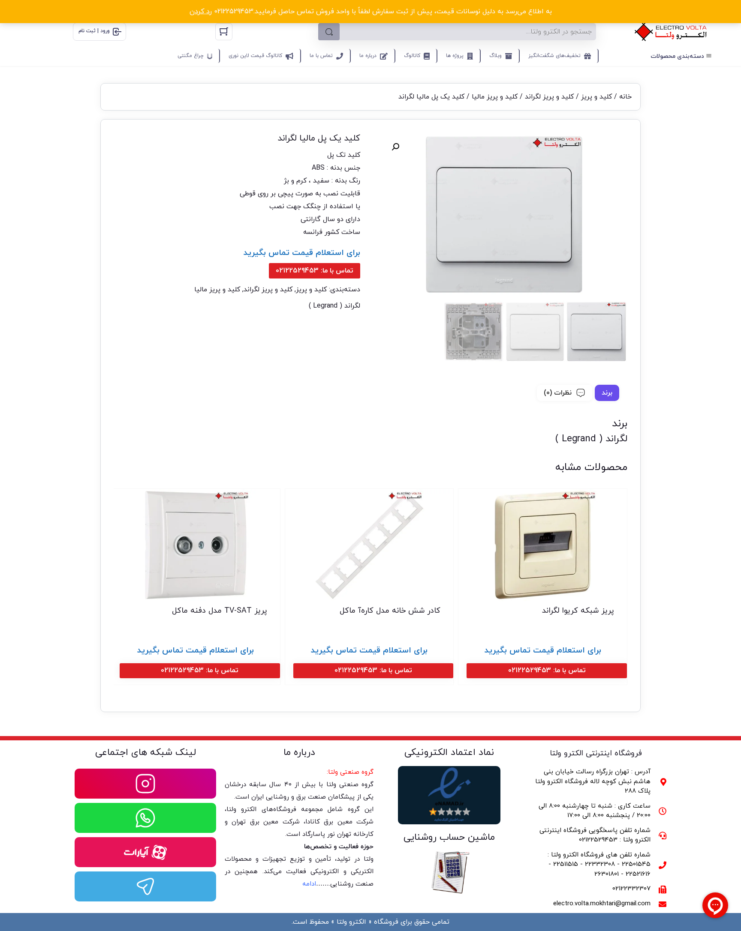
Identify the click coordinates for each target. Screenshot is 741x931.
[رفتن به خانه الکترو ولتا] (670, 31)
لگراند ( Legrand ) (334, 306)
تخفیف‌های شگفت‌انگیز (554, 55)
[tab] (607, 393)
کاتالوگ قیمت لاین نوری (255, 55)
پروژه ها (455, 55)
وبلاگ (495, 55)
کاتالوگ (412, 55)
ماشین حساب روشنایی (449, 837)
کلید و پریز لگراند (549, 97)
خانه (625, 97)
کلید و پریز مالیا (495, 97)
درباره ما (368, 55)
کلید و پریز (596, 97)
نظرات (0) (558, 393)
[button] (395, 147)
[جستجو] (329, 31)
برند (607, 393)
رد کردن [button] (201, 11)
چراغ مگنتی (191, 55)
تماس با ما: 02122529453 (314, 270)
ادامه (309, 884)
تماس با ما (321, 55)
